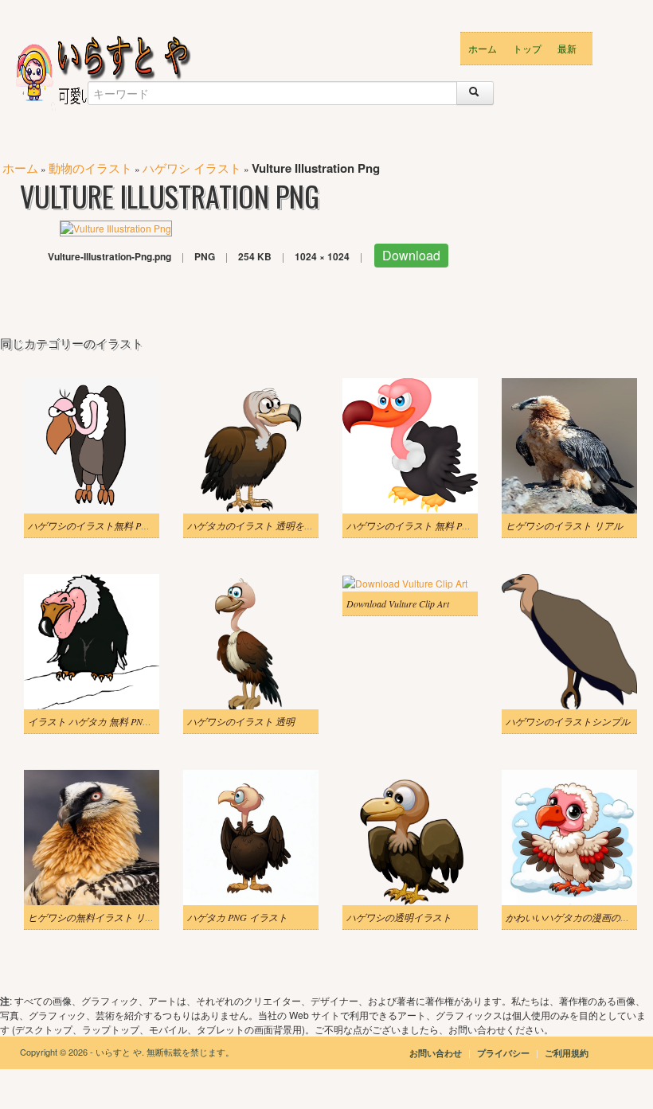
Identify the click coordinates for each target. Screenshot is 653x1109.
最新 (567, 48)
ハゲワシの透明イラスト (399, 917)
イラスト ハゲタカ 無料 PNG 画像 (99, 721)
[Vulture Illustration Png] (116, 226)
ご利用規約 (566, 1053)
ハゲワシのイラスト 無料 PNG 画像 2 (425, 525)
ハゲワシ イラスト (192, 167)
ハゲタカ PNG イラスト (237, 917)
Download (411, 255)
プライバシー (504, 1053)
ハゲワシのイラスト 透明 (241, 721)
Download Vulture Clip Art (397, 603)
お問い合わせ (435, 1053)
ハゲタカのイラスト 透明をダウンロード (274, 525)
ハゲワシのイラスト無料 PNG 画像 (102, 525)
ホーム (482, 48)
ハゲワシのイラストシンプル (568, 721)
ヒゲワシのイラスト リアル (564, 525)
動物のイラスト (90, 167)
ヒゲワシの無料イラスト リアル (96, 917)
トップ (527, 48)
